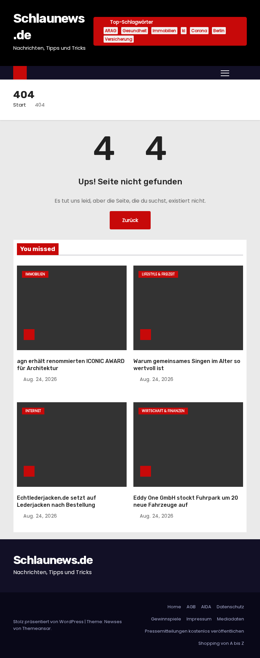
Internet (33, 410)
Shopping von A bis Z (221, 643)
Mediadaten (230, 619)
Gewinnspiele (166, 619)
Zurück (130, 220)
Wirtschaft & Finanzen (163, 410)
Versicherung (118, 39)
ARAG (110, 30)
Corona (199, 30)
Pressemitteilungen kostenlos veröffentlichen (194, 631)
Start (19, 104)
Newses (113, 621)
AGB (191, 607)
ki (183, 30)
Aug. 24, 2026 (40, 379)
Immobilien (164, 30)
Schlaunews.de (52, 560)
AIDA (206, 607)
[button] (240, 72)
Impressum (199, 619)
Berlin (218, 30)
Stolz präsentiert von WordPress (49, 621)
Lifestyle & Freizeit (158, 274)
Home (174, 607)
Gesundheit (135, 30)
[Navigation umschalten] (225, 73)
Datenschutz (230, 607)
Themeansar (36, 628)
